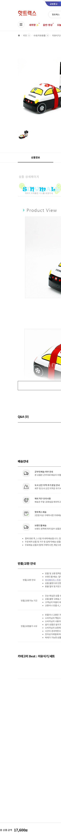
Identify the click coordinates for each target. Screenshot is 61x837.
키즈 (25, 35)
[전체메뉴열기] (21, 24)
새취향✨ (33, 25)
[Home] (19, 35)
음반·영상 (47, 25)
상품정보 (35, 157)
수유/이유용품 (39, 35)
